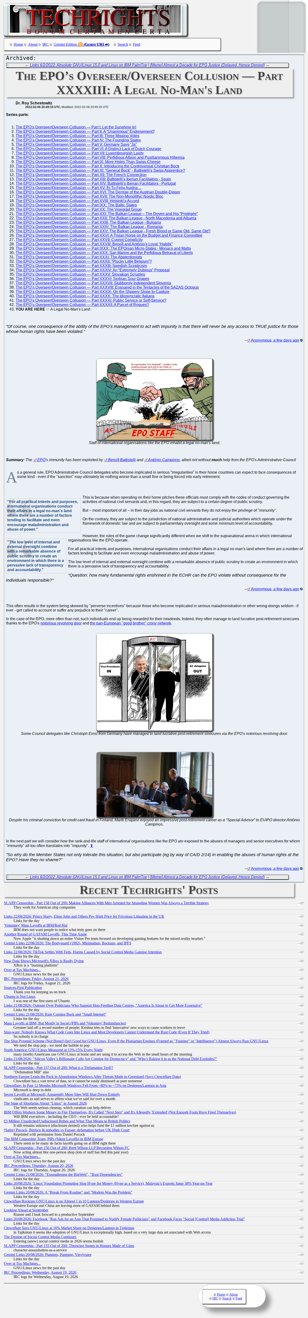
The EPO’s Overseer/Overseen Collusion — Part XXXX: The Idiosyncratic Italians (85, 296)
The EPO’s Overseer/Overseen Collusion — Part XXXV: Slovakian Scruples (80, 274)
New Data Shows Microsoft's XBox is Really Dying (44, 961)
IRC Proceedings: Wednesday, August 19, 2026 (40, 1272)
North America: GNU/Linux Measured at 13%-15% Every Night (53, 1050)
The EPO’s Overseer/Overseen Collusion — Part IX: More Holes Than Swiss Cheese (88, 162)
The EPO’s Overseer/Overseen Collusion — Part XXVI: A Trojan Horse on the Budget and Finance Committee (109, 235)
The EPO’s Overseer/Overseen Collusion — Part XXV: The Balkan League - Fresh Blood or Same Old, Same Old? (113, 231)
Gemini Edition (65, 44)
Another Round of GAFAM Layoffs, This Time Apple (45, 934)
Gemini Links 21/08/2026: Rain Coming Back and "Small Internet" (55, 1014)
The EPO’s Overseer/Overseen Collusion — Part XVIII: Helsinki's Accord (77, 201)
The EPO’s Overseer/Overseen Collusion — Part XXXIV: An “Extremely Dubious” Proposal (93, 270)
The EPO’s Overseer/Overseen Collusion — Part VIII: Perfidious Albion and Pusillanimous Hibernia (100, 157)
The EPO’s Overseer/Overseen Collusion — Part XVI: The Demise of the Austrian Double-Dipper (98, 192)
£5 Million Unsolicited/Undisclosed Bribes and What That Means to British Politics (67, 1121)
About (33, 44)
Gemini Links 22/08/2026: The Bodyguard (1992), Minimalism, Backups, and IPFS (67, 943)
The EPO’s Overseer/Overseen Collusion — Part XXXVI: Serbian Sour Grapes (82, 279)
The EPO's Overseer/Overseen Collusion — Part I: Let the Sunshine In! (76, 127)
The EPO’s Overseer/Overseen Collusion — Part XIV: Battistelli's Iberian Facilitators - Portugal (96, 183)
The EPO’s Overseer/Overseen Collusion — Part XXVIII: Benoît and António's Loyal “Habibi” (94, 244)
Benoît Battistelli (122, 460)
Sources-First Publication (23, 988)
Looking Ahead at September (26, 1210)
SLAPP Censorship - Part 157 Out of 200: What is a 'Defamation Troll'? (58, 1068)
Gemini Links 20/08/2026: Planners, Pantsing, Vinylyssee (47, 1255)
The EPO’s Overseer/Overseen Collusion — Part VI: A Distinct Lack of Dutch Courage (88, 149)
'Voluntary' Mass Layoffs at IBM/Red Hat (35, 925)
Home (18, 44)
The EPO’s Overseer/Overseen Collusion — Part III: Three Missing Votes (77, 136)
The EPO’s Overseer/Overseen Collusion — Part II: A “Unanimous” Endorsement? (85, 131)
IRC (45, 44)
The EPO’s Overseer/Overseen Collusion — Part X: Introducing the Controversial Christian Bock (97, 166)
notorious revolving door (61, 623)
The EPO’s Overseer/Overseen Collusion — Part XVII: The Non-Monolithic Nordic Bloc (89, 196)
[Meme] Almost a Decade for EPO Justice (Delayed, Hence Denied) (207, 65)
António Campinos (164, 460)
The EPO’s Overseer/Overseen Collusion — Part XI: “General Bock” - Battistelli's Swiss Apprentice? (100, 170)
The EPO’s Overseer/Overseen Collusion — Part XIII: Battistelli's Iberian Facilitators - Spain (93, 179)
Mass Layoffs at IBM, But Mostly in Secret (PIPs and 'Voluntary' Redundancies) (65, 1023)
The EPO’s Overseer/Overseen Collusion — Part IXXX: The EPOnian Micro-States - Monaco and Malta (103, 248)
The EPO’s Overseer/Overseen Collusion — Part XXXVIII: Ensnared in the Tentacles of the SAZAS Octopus (107, 287)
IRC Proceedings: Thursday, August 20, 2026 (38, 1166)
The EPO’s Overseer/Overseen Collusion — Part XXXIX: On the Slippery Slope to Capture (92, 292)
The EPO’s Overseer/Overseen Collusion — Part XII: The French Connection (81, 175)
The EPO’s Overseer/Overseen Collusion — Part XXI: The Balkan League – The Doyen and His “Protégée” (107, 214)
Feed (136, 44)
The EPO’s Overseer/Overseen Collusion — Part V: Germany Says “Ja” (76, 144)
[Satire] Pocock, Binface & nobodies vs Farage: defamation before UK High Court (66, 1130)
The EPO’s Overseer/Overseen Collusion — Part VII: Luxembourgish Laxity (80, 153)
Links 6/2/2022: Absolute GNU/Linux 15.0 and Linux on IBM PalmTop (88, 65)
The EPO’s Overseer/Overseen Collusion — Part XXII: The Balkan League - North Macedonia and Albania (106, 218)
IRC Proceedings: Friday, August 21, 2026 (36, 979)
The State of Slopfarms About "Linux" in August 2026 (45, 1103)
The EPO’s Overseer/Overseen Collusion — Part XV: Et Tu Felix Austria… (78, 188)
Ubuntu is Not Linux (20, 996)
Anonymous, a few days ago (275, 340)
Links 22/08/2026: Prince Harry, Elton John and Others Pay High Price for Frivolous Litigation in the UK (84, 916)
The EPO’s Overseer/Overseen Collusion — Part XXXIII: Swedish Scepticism (81, 266)
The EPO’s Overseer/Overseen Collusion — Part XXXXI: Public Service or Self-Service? (91, 300)
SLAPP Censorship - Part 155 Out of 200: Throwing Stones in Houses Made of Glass (69, 1246)
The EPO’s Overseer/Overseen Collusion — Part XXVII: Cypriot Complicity (79, 240)
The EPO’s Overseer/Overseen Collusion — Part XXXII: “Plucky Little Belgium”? (84, 261)
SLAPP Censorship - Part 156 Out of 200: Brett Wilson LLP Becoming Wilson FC (66, 1148)
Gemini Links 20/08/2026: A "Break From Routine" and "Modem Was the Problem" (68, 1192)
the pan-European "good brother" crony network (130, 623)
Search (123, 44)
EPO (41, 460)
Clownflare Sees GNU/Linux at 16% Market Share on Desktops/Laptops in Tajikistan (69, 1228)
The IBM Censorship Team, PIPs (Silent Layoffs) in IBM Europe (53, 1139)
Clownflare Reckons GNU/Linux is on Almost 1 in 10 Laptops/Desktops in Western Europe (74, 1201)
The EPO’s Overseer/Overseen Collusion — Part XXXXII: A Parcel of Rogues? (82, 305)
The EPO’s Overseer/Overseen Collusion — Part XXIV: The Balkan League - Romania (89, 227)
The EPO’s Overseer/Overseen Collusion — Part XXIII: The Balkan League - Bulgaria (88, 222)
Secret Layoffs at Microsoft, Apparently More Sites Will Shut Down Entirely (62, 1094)
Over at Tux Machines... (22, 970)
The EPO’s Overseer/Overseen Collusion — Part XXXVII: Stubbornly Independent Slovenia (93, 283)
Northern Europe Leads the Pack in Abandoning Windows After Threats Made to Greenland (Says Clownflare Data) (92, 1077)
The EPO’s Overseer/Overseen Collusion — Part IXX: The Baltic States (76, 205)
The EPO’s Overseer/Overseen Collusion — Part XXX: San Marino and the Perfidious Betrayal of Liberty (104, 253)
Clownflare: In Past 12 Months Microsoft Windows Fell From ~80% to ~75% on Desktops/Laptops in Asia (85, 1085)
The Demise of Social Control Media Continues (40, 1237)
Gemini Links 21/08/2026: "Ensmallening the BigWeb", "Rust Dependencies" (63, 1174)
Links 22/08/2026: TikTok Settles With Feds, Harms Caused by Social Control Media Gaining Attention (83, 952)
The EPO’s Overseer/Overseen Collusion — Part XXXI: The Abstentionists (79, 257)
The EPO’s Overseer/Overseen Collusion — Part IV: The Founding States (78, 140)
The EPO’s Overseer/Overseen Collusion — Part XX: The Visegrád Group (78, 209)
